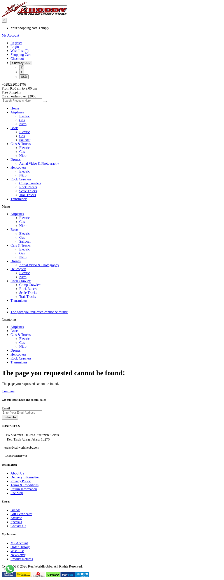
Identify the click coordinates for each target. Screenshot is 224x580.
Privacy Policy (20, 481)
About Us (17, 473)
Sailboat (24, 140)
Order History (20, 547)
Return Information (23, 489)
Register (16, 43)
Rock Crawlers (20, 179)
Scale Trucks (28, 191)
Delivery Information (25, 477)
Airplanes (17, 112)
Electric (24, 116)
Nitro (22, 124)
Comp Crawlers (30, 183)
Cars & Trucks (20, 144)
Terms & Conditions (24, 485)
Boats (14, 128)
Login (14, 47)
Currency (21, 63)
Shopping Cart (20, 54)
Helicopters (18, 167)
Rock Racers (28, 187)
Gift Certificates (21, 514)
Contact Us (18, 526)
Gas (22, 120)
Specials (16, 522)
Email (6, 408)
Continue (8, 391)
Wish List (17, 551)
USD (24, 76)
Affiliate (16, 518)
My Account (19, 543)
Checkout (17, 58)
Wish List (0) (19, 51)
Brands (15, 510)
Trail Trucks (27, 195)
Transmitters (18, 199)
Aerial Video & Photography (39, 163)
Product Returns (21, 559)
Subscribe (10, 417)
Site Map (16, 493)
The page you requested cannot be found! (39, 312)
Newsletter (17, 555)
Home (14, 108)
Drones (15, 159)
